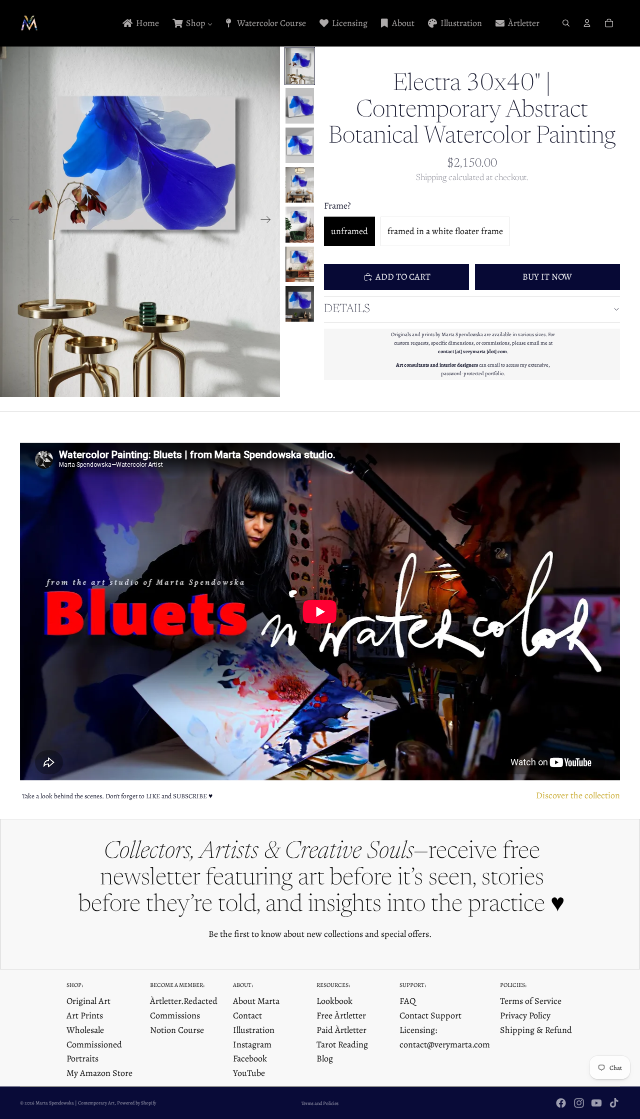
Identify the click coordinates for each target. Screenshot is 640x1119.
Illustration (253, 1030)
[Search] (566, 23)
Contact (247, 1015)
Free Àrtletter (341, 1015)
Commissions (175, 1015)
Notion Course (177, 1030)
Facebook (250, 1058)
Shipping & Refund (536, 1030)
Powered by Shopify (136, 1102)
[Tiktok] (614, 1103)
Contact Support (431, 1015)
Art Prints (84, 1015)
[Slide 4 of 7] (300, 185)
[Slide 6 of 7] (300, 264)
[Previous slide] (11, 222)
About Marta (256, 1001)
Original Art (88, 1001)
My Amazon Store (99, 1073)
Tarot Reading (342, 1044)
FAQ (408, 1001)
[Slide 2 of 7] (300, 106)
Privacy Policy (525, 1015)
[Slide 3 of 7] (300, 145)
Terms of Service (531, 1001)
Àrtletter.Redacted (184, 1001)
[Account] (587, 23)
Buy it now (547, 277)
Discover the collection (578, 795)
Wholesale (85, 1030)
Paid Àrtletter (341, 1030)
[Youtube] (596, 1103)
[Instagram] (579, 1103)
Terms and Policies (320, 1103)
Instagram (252, 1044)
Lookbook (334, 1001)
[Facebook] (561, 1103)
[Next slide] (269, 222)
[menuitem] (140, 23)
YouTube (249, 1073)
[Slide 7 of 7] (300, 304)
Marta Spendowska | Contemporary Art (75, 1102)
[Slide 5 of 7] (300, 224)
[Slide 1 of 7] (300, 66)
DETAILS (347, 309)
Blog (324, 1058)
